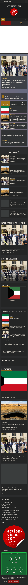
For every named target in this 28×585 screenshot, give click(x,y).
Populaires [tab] (14, 104)
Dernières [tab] (5, 104)
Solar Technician (14, 110)
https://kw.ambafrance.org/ (8, 519)
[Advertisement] (14, 39)
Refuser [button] (10, 581)
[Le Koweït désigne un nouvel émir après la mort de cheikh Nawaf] (5, 203)
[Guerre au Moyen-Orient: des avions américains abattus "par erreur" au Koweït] (5, 213)
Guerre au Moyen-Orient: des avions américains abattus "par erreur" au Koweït (18, 214)
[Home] (3, 20)
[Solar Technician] (5, 109)
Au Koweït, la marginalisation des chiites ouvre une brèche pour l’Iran (13, 83)
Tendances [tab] (22, 104)
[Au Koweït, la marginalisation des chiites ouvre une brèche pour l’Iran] (14, 66)
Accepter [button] (16, 581)
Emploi (11, 108)
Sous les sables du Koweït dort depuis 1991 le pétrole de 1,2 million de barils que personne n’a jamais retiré (14, 426)
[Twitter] (14, 304)
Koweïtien (13, 87)
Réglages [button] (4, 581)
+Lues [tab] (15, 311)
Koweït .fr (14, 6)
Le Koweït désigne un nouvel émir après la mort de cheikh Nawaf (17, 204)
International (7, 94)
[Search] (26, 19)
